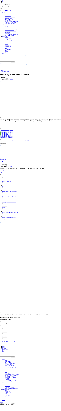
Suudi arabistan (8, 49)
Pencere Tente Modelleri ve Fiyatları (11, 34)
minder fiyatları (12, 140)
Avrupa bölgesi (7, 45)
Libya (6, 50)
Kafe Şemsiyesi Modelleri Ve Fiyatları (9, 196)
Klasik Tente (7, 26)
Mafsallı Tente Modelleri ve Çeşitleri (11, 28)
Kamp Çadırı (7, 39)
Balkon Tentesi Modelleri (9, 35)
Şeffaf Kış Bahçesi (8, 18)
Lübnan (6, 51)
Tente (6, 25)
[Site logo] (30, 60)
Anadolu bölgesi (8, 46)
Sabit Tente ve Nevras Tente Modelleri (12, 27)
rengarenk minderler (19, 140)
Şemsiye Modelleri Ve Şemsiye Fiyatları (9, 191)
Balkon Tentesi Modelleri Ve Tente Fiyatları (10, 212)
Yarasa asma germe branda (10, 17)
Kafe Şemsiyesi (8, 38)
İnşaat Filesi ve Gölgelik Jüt (10, 23)
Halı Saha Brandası (8, 20)
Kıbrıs (6, 47)
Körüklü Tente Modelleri (9, 30)
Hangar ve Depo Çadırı (9, 40)
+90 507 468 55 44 (7, 10)
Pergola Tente (7, 32)
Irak (5, 52)
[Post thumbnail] (4, 180)
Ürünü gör (2, 170)
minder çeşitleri (6, 140)
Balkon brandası (8, 16)
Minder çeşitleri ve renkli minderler (11, 41)
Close (1, 172)
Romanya (6, 48)
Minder (6, 37)
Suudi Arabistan (5, 349)
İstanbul (6, 44)
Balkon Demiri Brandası (9, 19)
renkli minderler (26, 140)
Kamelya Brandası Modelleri (10, 22)
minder (1, 140)
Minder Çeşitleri (6, 71)
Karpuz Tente (7, 33)
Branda (6, 13)
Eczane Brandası (8, 14)
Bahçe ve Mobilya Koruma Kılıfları (11, 21)
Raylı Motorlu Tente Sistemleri (10, 31)
